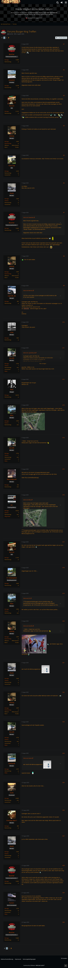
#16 (64, 495)
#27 (64, 836)
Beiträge (7, 60)
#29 (64, 892)
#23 (64, 722)
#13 (64, 405)
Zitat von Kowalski (28, 217)
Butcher (11, 34)
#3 (64, 95)
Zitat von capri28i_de (29, 353)
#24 (64, 753)
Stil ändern (64, 958)
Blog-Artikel (7, 516)
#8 (64, 256)
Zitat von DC (26, 598)
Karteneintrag (8, 143)
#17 (64, 542)
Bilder (6, 371)
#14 (64, 437)
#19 (64, 593)
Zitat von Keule (27, 758)
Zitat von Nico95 (27, 626)
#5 (64, 155)
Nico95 (27, 308)
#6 (64, 183)
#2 (64, 70)
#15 (64, 469)
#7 (64, 212)
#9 (64, 285)
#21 (64, 662)
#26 (64, 810)
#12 (64, 379)
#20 (64, 621)
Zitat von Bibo (27, 500)
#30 (64, 922)
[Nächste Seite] (8, 38)
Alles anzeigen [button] (42, 363)
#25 (64, 782)
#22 (64, 692)
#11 (64, 348)
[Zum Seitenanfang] (65, 965)
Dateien (6, 200)
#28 (64, 865)
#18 (64, 567)
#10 (64, 322)
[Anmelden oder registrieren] (61, 2)
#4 (64, 125)
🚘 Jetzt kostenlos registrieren (34, 18)
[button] (66, 2)
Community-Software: (34, 965)
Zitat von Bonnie (27, 290)
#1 (64, 44)
